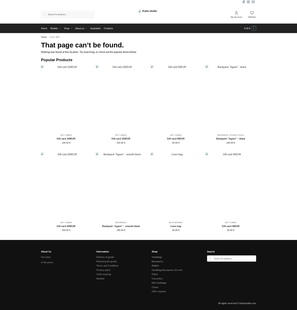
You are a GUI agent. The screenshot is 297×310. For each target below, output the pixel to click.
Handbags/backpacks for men (167, 270)
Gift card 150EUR (120, 138)
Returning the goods (106, 261)
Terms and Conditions (107, 265)
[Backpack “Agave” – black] (231, 98)
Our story (46, 257)
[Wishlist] (86, 70)
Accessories (176, 222)
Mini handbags (159, 282)
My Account (236, 17)
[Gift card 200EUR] (66, 186)
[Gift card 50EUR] (176, 98)
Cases (155, 287)
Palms (155, 274)
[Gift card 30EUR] (231, 186)
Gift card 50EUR (176, 138)
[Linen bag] (176, 186)
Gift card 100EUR (66, 138)
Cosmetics (157, 278)
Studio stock (237, 135)
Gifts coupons (159, 291)
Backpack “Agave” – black (230, 138)
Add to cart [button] (231, 149)
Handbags (157, 257)
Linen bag (175, 226)
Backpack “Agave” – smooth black (121, 226)
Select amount (66, 149)
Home (44, 37)
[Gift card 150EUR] (121, 98)
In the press (47, 262)
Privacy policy (103, 270)
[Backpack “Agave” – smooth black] (121, 186)
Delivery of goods (105, 257)
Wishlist (252, 17)
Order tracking (103, 274)
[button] (250, 28)
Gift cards (66, 135)
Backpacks (222, 135)
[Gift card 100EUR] (66, 98)
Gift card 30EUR (230, 226)
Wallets (155, 265)
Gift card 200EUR (66, 226)
